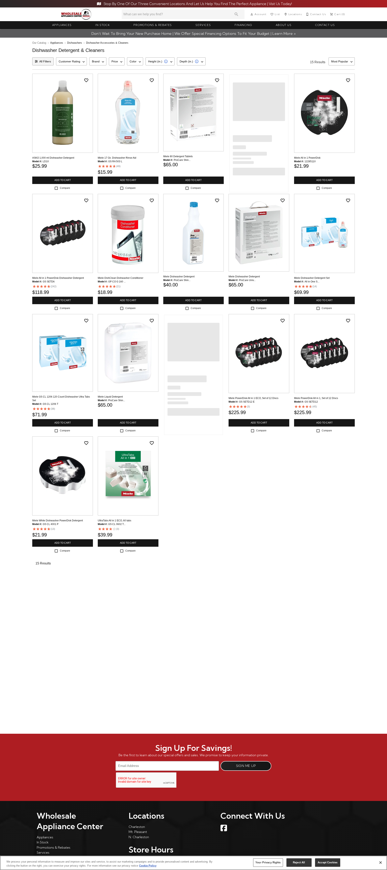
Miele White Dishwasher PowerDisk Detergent (57, 520)
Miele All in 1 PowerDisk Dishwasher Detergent (58, 278)
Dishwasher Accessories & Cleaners (107, 42)
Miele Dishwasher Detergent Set (312, 278)
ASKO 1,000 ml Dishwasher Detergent (53, 157)
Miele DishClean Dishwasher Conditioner (120, 278)
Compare (65, 188)
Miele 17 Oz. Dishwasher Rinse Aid (117, 157)
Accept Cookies (327, 862)
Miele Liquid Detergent (110, 396)
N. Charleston (139, 837)
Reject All (299, 862)
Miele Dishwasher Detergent (179, 276)
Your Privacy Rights (268, 862)
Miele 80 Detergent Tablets (178, 156)
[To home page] (76, 14)
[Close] (380, 862)
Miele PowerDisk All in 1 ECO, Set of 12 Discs (253, 398)
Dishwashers (74, 42)
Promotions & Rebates (152, 25)
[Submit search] (236, 14)
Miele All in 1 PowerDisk (307, 157)
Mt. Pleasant (138, 832)
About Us (284, 25)
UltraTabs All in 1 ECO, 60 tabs (114, 520)
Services (203, 25)
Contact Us (325, 25)
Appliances (62, 25)
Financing (243, 25)
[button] (251, 14)
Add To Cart (62, 180)
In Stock (102, 25)
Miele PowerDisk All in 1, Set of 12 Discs (316, 398)
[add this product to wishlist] (86, 80)
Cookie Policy (147, 865)
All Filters (45, 61)
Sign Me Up (246, 766)
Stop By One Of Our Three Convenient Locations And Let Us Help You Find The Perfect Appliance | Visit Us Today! (197, 4)
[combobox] (71, 61)
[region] (193, 863)
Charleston (137, 827)
